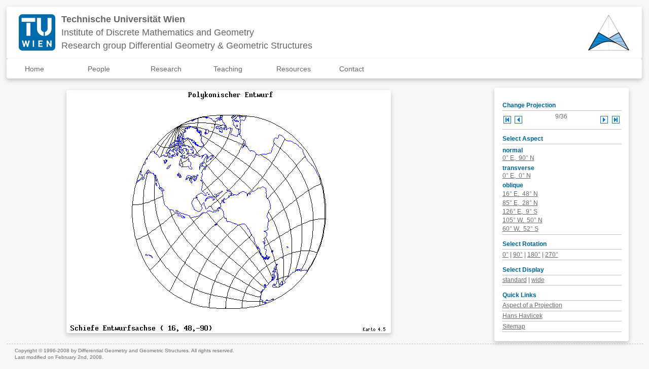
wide (538, 280)
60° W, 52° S (520, 229)
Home (34, 69)
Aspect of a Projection (532, 305)
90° (518, 255)
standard (514, 280)
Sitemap (513, 326)
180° (533, 255)
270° (551, 255)
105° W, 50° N (522, 220)
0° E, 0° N (516, 176)
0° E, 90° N (518, 158)
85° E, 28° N (520, 203)
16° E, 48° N (520, 194)
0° (505, 255)
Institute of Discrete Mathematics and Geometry (157, 32)
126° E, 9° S (519, 212)
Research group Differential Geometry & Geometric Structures (186, 45)
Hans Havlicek (522, 316)
